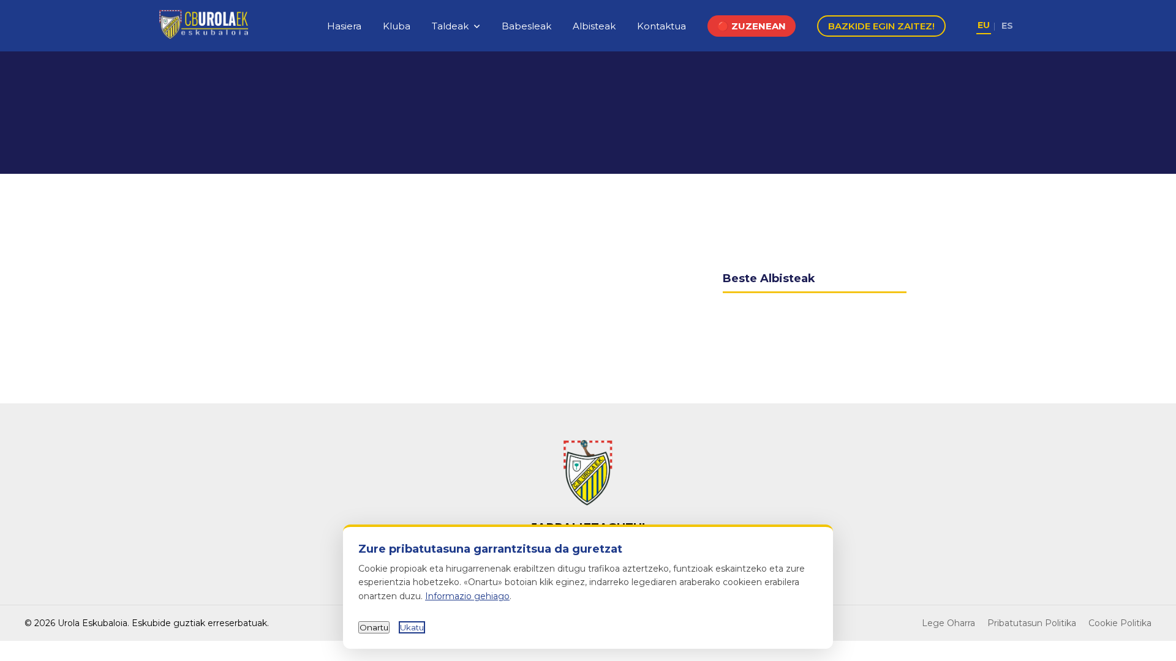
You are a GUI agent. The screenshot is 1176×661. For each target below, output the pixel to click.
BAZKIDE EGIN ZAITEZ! (881, 26)
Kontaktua (661, 26)
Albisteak (594, 26)
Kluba (396, 26)
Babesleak (526, 26)
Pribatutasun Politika (1031, 623)
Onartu (374, 627)
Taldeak (450, 26)
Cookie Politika (1120, 623)
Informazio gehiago (467, 596)
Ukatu (412, 627)
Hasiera (344, 26)
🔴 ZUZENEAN (751, 26)
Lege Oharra (948, 623)
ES (1007, 25)
